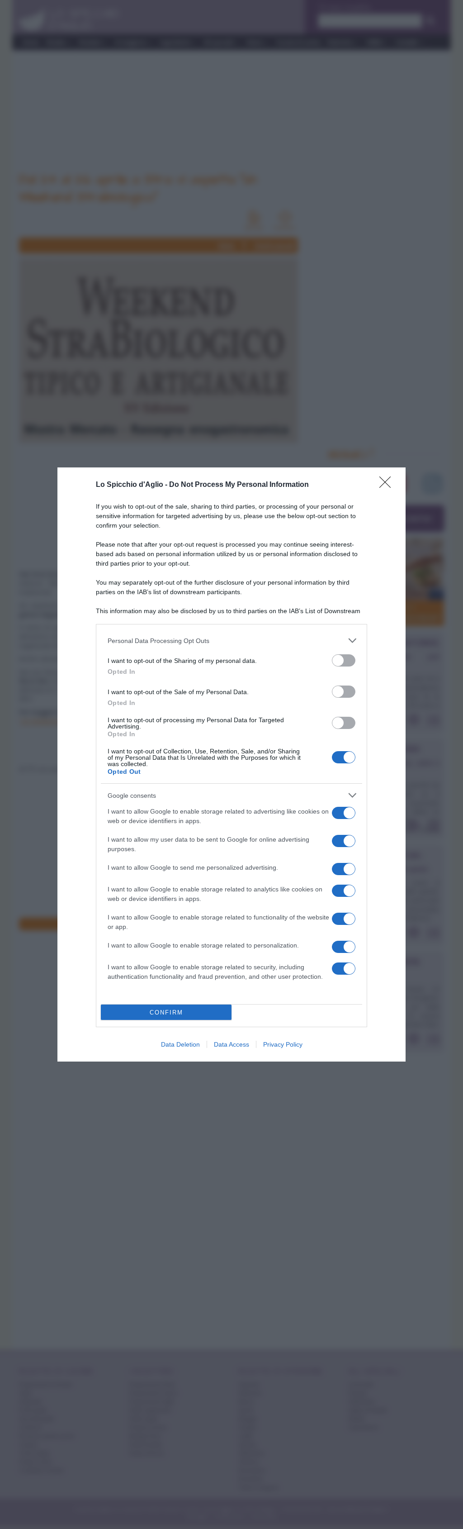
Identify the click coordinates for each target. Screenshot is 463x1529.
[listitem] (231, 640)
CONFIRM (166, 1012)
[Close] (388, 485)
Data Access (231, 1044)
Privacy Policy (282, 1044)
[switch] (343, 660)
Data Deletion (180, 1044)
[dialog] (231, 764)
